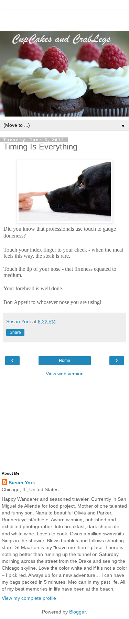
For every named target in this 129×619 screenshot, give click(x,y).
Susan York (22, 482)
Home (64, 360)
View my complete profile (29, 598)
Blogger (77, 612)
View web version (65, 373)
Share (15, 332)
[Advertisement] (65, 18)
